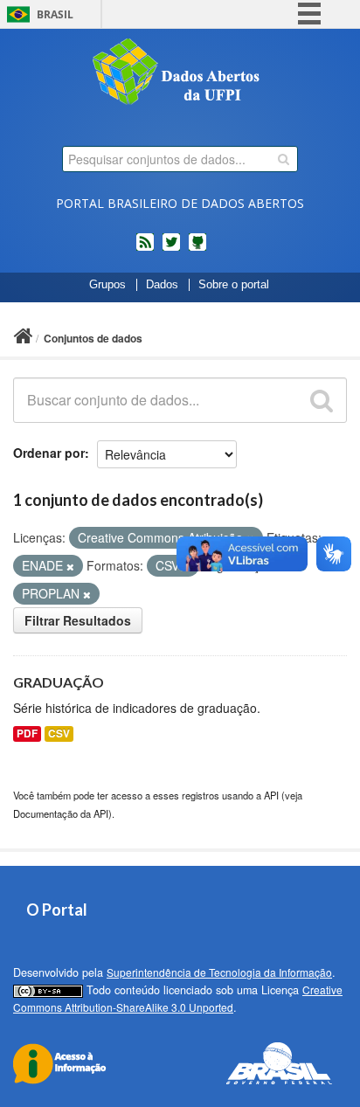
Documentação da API (60, 813)
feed (145, 249)
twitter (171, 249)
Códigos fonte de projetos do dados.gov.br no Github (197, 249)
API (271, 795)
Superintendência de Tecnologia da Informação (219, 972)
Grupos (107, 285)
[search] (283, 159)
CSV (59, 733)
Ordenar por (49, 452)
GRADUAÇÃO (58, 682)
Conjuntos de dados (93, 338)
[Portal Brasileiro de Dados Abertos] (180, 73)
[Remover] (70, 566)
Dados (162, 285)
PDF (27, 733)
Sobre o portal (233, 285)
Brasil (55, 14)
